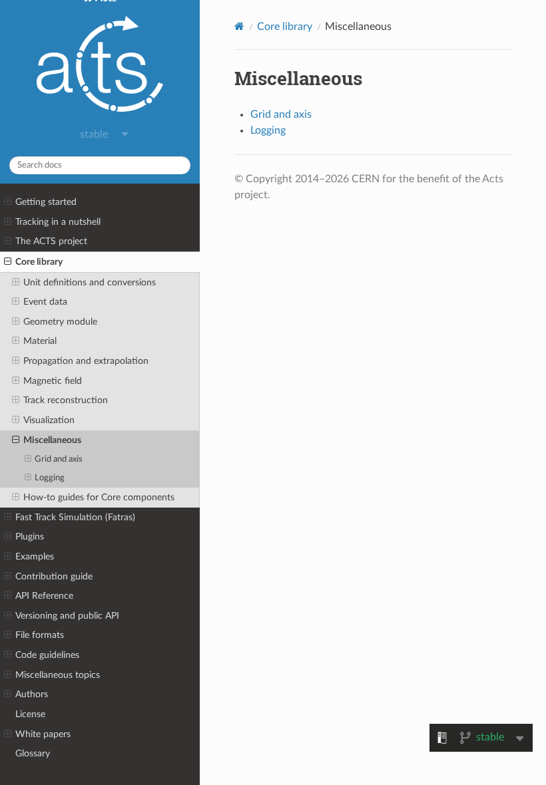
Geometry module (60, 322)
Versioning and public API (67, 616)
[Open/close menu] (7, 202)
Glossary (32, 753)
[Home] (239, 26)
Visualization (49, 420)
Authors (31, 694)
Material (40, 341)
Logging (50, 478)
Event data (45, 302)
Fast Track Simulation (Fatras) (75, 517)
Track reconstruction (65, 400)
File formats (39, 635)
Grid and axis (59, 459)
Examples (34, 556)
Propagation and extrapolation (85, 361)
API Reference (44, 596)
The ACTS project (51, 241)
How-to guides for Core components (98, 497)
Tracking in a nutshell (58, 222)
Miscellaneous (52, 440)
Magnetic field (52, 381)
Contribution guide (54, 576)
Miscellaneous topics (57, 675)
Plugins (29, 537)
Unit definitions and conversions (89, 282)
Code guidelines (47, 655)
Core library (39, 262)
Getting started (46, 202)
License (30, 714)
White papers (43, 734)
